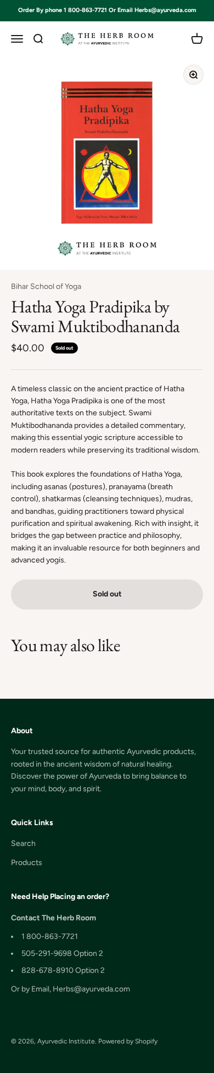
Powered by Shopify (127, 1041)
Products (26, 862)
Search (23, 843)
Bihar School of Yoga (46, 286)
